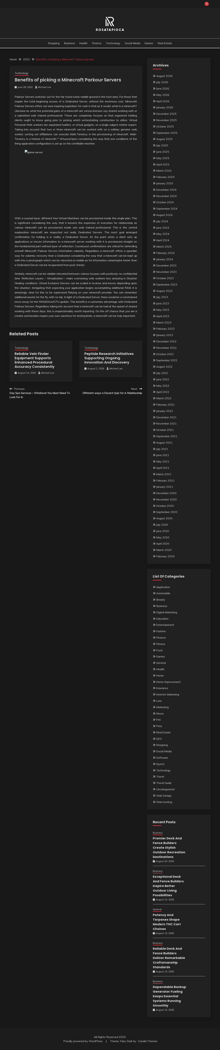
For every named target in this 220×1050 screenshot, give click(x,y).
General (161, 662)
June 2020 (162, 531)
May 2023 (162, 309)
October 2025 (165, 126)
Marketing (162, 707)
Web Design (164, 795)
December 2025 (166, 113)
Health (83, 43)
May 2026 (162, 95)
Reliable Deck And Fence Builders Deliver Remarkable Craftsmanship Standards (169, 957)
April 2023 (162, 316)
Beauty (160, 599)
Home (160, 675)
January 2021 (164, 486)
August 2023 (164, 291)
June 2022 (162, 379)
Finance (97, 43)
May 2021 (162, 461)
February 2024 (165, 253)
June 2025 (162, 151)
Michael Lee (44, 87)
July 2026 (162, 82)
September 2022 (166, 360)
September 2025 (166, 133)
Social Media (132, 43)
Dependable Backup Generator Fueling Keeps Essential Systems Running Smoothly (169, 996)
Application (163, 587)
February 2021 (165, 480)
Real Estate (165, 43)
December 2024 (166, 189)
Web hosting (164, 802)
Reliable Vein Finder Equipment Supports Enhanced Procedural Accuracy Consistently (34, 360)
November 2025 (166, 120)
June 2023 (162, 303)
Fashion (161, 631)
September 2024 (166, 208)
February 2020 (165, 556)
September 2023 (166, 284)
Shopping (53, 43)
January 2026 (164, 107)
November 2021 (166, 423)
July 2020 (162, 524)
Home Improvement (168, 682)
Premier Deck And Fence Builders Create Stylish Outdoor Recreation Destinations (169, 847)
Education (162, 618)
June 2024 (162, 227)
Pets (159, 726)
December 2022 (166, 341)
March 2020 (164, 550)
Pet (158, 719)
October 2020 (165, 505)
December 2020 (166, 493)
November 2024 (166, 196)
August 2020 (164, 518)
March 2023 (164, 322)
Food (159, 650)
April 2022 (162, 392)
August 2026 (164, 76)
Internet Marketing (167, 694)
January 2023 (164, 335)
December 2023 (166, 265)
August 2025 (164, 139)
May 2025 (162, 158)
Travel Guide (164, 783)
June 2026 (162, 88)
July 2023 (162, 297)
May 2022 (162, 385)
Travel (160, 776)
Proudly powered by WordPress (83, 1041)
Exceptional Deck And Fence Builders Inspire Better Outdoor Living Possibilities (168, 885)
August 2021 (164, 442)
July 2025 (162, 145)
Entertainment (165, 625)
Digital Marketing (166, 612)
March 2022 (164, 398)
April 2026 (162, 101)
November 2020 (166, 499)
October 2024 (165, 202)
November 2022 (166, 347)
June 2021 (162, 455)
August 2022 (164, 366)
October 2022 (165, 354)
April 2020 (162, 543)
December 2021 (166, 417)
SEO (159, 738)
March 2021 (164, 474)
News (160, 713)
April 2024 (162, 240)
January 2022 (164, 411)
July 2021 (162, 449)
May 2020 (162, 537)
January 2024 (164, 259)
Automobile (163, 593)
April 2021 (162, 468)
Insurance (162, 688)
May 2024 (162, 234)
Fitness (160, 644)
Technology (113, 43)
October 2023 (165, 278)
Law (159, 700)
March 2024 (164, 246)
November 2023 (166, 271)
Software (162, 757)
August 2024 (164, 215)
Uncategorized (165, 789)
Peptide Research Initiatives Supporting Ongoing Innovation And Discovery (109, 358)
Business (69, 43)
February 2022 (165, 404)
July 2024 (162, 221)
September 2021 (166, 436)
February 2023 (165, 328)
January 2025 (164, 183)
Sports (160, 764)
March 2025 (164, 170)
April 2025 (162, 164)
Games (149, 43)
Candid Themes (147, 1041)
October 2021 (165, 430)
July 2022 (162, 373)
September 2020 (166, 512)
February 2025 (165, 177)
